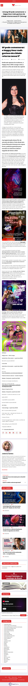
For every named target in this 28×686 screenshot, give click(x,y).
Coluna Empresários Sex (9, 629)
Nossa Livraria (14, 677)
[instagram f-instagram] (15, 1)
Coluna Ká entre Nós (8, 634)
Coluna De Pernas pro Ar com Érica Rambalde (13, 627)
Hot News (5, 645)
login (12, 566)
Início (6, 677)
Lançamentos (6, 647)
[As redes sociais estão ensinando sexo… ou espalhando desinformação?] (14, 543)
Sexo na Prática (7, 659)
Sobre (9, 677)
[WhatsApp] (16, 432)
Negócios (6, 650)
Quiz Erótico (6, 654)
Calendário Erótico (7, 624)
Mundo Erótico (7, 649)
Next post (5, 480)
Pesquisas (6, 653)
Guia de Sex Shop (21, 679)
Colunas (5, 639)
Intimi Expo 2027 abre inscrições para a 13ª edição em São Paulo (12, 507)
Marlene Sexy (6, 648)
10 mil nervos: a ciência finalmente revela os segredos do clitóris (12, 530)
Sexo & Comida (7, 657)
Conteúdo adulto (7, 640)
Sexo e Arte (6, 658)
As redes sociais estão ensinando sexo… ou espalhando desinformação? (12, 553)
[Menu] (2, 5)
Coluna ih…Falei (7, 633)
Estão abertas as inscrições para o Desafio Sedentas (14, 477)
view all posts (4, 469)
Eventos (5, 644)
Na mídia (19, 677)
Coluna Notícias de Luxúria (9, 635)
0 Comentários (22, 59)
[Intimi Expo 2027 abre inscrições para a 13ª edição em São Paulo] (14, 497)
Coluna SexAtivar (7, 638)
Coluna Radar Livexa (8, 637)
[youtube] (14, 1)
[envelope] (9, 432)
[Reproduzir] (3, 617)
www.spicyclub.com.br (9, 429)
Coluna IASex (6, 632)
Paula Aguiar (7, 504)
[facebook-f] (12, 1)
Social (5, 662)
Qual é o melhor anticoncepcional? (12, 482)
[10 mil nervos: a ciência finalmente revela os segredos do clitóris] (14, 520)
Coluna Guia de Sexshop (9, 630)
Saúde (5, 655)
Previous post (5, 475)
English (5, 643)
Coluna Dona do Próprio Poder (10, 628)
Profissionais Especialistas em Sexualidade (9, 679)
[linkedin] (6, 432)
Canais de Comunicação (13, 678)
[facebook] (3, 432)
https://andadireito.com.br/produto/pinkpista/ (12, 373)
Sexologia (6, 661)
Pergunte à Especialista (8, 652)
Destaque (6, 642)
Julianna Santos (6, 59)
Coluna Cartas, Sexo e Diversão (10, 625)
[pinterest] (13, 432)
